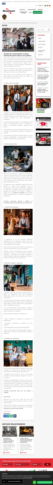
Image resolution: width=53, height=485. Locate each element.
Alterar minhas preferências (14, 481)
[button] (4, 4)
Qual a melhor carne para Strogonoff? (42, 84)
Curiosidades (11, 50)
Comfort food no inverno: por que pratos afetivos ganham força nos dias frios (26, 440)
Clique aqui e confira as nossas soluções (13, 408)
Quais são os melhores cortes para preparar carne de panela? (43, 77)
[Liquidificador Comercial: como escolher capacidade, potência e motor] (9, 430)
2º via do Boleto (46, 1)
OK (4, 481)
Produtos (10, 1)
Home (3, 23)
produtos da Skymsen (18, 192)
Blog (30, 12)
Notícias (40, 47)
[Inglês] (47, 5)
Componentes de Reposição (18, 1)
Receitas (40, 54)
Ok (47, 464)
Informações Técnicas (41, 51)
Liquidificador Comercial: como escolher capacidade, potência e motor (8, 440)
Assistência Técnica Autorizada (30, 1)
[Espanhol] (49, 5)
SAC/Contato (39, 1)
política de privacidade (28, 476)
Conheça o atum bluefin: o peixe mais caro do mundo (42, 91)
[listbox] (37, 464)
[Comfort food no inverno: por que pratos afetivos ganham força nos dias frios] (26, 430)
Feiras (39, 38)
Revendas (40, 9)
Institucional (4, 1)
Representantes (32, 9)
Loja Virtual (37, 12)
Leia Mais (7, 452)
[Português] (45, 5)
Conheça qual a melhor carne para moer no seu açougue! (43, 70)
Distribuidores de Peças (23, 12)
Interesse (34, 464)
